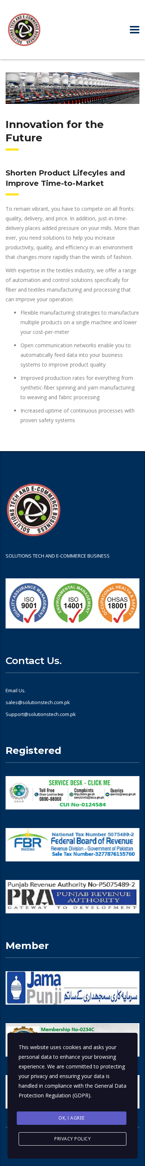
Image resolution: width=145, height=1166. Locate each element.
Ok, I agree (71, 1118)
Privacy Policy (72, 1139)
